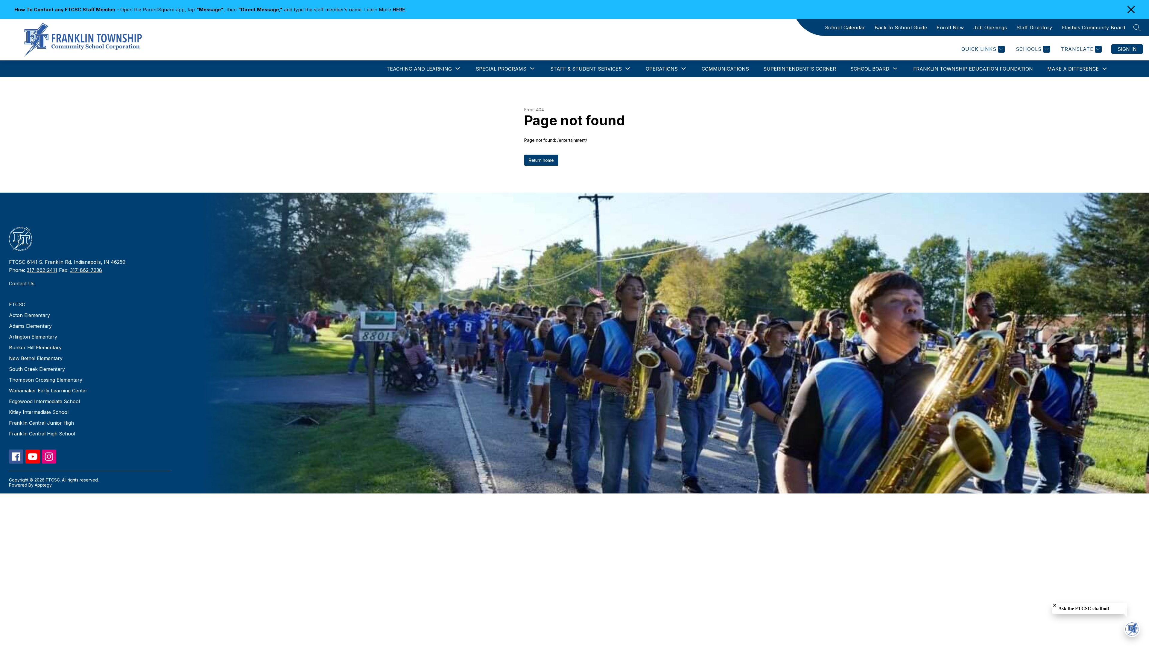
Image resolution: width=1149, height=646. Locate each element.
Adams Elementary (30, 326)
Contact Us (21, 284)
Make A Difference (1073, 69)
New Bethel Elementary (36, 358)
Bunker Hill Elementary (35, 348)
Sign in (1127, 49)
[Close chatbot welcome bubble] (1054, 605)
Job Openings (990, 28)
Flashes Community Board (1093, 28)
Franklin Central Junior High (41, 423)
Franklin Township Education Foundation (973, 69)
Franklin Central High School (42, 434)
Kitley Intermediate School (39, 412)
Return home (541, 160)
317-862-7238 (86, 270)
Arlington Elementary (33, 337)
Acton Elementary (29, 315)
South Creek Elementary (37, 369)
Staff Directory (1034, 28)
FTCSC (17, 304)
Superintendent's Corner (799, 69)
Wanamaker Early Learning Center (48, 391)
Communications (725, 69)
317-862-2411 (42, 270)
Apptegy (43, 484)
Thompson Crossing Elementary (45, 380)
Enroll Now (950, 28)
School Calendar (845, 28)
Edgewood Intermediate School (44, 401)
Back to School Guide (901, 28)
